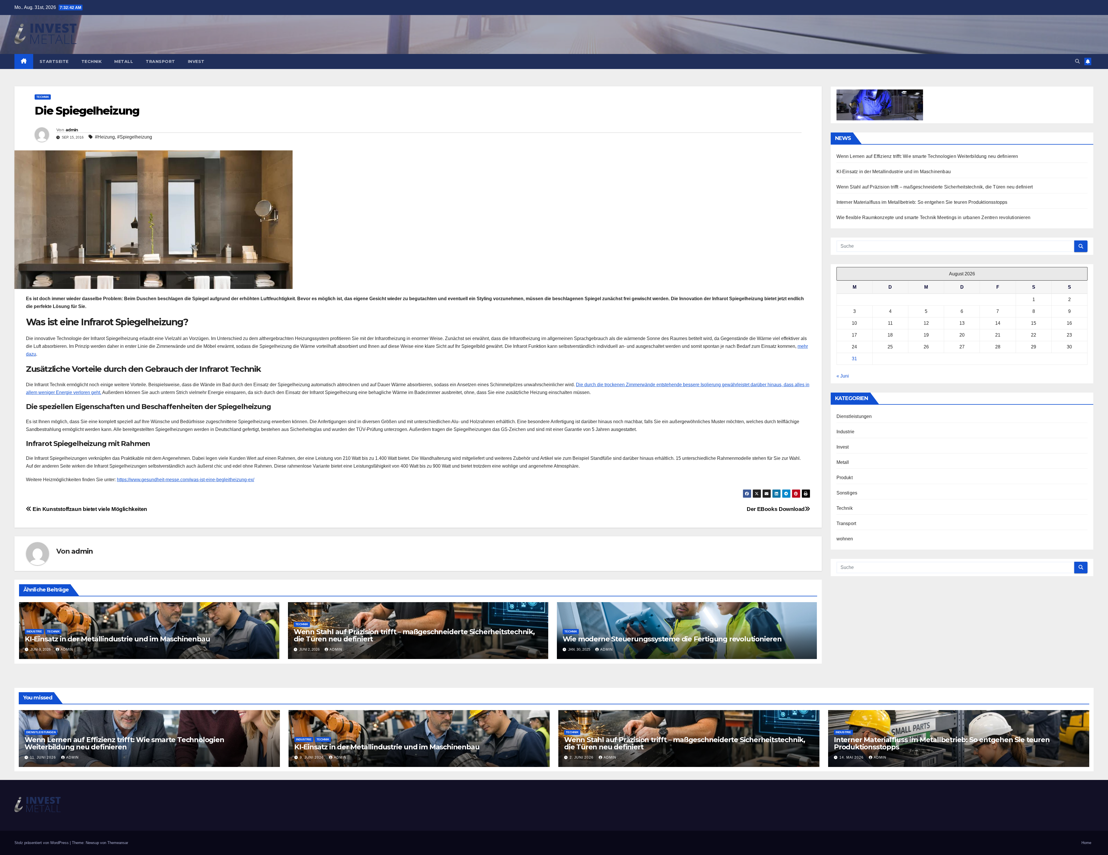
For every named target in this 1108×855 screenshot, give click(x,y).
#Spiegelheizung (134, 137)
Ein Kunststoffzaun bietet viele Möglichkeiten (89, 509)
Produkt (844, 477)
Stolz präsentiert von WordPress (42, 843)
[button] (1077, 61)
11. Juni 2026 (43, 757)
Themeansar (117, 843)
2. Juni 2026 (582, 757)
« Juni (842, 376)
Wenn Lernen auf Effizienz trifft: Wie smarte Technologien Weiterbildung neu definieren (927, 156)
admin (71, 129)
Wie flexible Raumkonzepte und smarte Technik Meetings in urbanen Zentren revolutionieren (933, 217)
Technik (91, 61)
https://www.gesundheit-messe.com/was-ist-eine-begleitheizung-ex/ (185, 479)
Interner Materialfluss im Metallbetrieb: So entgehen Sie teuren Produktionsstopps (922, 202)
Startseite (54, 61)
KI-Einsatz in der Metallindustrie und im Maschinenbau (117, 639)
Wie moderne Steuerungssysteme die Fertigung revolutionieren (672, 639)
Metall (123, 61)
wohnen (844, 538)
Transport (160, 61)
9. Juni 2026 (312, 757)
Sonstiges (847, 492)
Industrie (34, 631)
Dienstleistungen (854, 416)
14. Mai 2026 (852, 757)
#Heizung (105, 137)
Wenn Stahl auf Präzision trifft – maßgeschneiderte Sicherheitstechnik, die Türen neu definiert (414, 635)
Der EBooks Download (776, 509)
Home (1086, 843)
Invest (196, 61)
